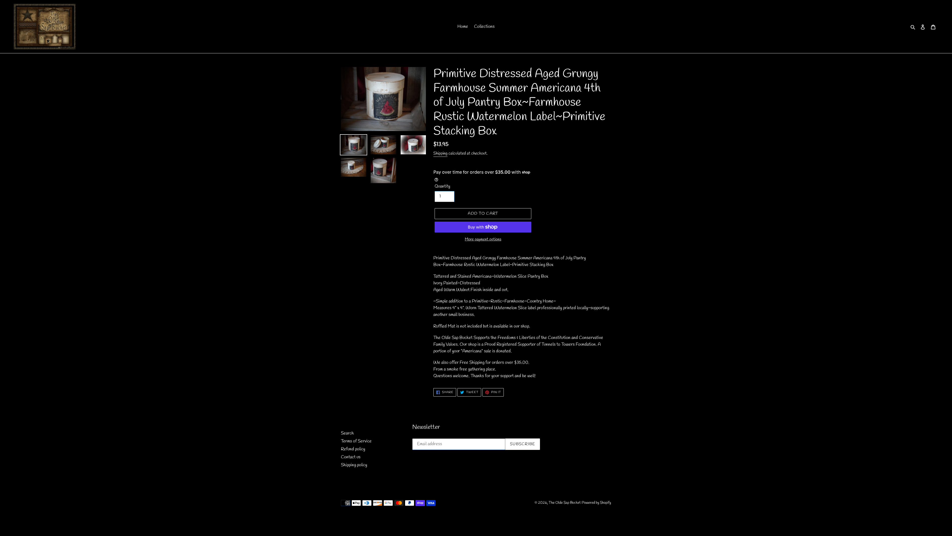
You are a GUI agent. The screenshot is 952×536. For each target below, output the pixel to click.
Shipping (440, 153)
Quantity (442, 186)
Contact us (350, 457)
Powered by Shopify (596, 502)
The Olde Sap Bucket (565, 502)
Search (347, 433)
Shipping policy (354, 465)
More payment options (483, 239)
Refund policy (353, 449)
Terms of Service (356, 441)
